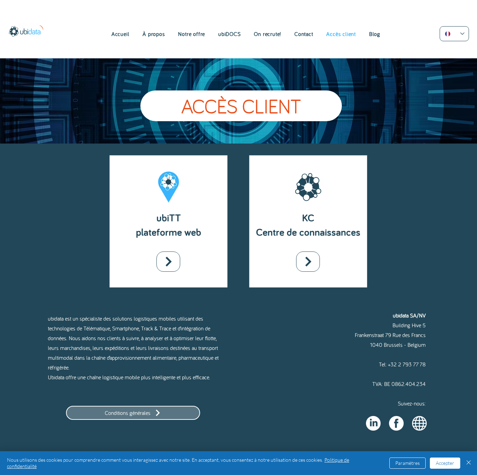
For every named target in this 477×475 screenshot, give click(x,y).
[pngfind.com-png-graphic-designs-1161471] (373, 423)
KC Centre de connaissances (308, 225)
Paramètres (407, 463)
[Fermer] (468, 463)
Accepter (445, 463)
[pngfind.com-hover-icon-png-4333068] (419, 423)
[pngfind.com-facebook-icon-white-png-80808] (396, 423)
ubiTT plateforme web (168, 225)
